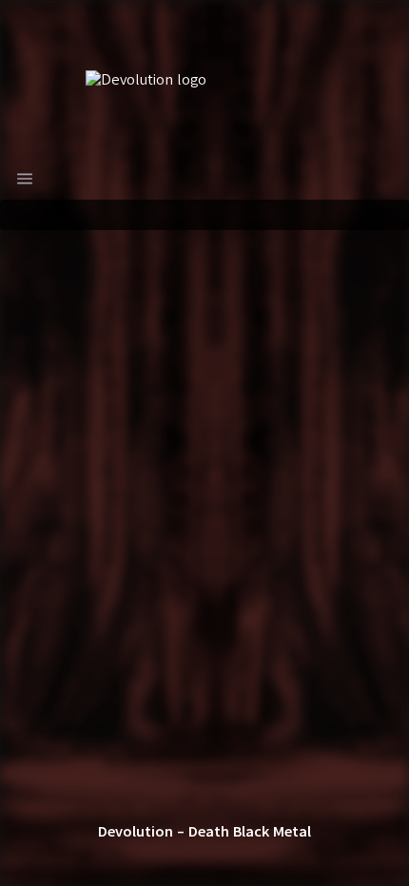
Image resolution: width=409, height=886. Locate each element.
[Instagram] (204, 859)
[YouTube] (295, 859)
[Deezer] (250, 859)
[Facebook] (158, 859)
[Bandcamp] (113, 859)
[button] (24, 178)
